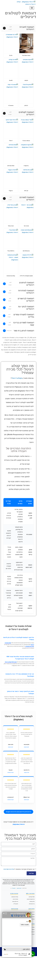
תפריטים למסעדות (29, 646)
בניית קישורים (32, 903)
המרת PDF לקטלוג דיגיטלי (11, 662)
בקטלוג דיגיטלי (17, 378)
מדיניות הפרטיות (9, 869)
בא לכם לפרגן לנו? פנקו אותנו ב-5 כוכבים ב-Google (18, 811)
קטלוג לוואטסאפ (14, 896)
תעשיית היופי (15, 899)
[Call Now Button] (32, 954)
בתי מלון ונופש (15, 901)
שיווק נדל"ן (16, 903)
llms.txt (13, 888)
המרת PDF (32, 916)
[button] (18, 28)
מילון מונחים (32, 901)
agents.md (19, 888)
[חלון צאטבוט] (17, 934)
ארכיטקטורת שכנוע (31, 899)
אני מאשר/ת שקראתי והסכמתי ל (19, 869)
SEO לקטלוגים (32, 896)
